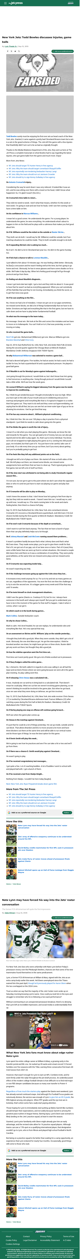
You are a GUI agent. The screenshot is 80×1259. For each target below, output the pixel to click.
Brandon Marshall (13, 340)
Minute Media (15, 1249)
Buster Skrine (57, 232)
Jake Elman (10, 913)
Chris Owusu (24, 678)
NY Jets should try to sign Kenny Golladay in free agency (32, 177)
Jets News (17, 884)
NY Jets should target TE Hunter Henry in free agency (31, 166)
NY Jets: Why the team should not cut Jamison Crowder (32, 174)
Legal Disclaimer (30, 1240)
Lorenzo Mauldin (40, 258)
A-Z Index (67, 1240)
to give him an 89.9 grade (59, 1097)
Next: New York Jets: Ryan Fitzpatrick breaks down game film (31, 784)
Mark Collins (11, 616)
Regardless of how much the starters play (23, 1091)
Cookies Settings (13, 1244)
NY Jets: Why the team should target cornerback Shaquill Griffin (35, 168)
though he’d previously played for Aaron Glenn (47, 983)
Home (8, 884)
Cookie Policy (11, 1240)
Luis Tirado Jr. (11, 46)
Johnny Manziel (17, 536)
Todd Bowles (11, 136)
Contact (26, 1236)
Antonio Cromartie (16, 182)
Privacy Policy (46, 1236)
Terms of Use (68, 1236)
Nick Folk (10, 337)
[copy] (19, 51)
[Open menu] (5, 3)
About (8, 1236)
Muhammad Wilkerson (22, 356)
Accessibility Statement (50, 1240)
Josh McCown (34, 536)
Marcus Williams (31, 213)
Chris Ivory (29, 340)
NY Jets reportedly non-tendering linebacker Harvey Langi (32, 171)
